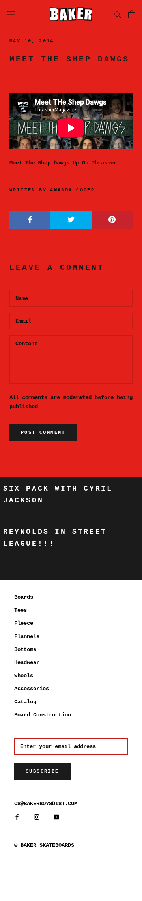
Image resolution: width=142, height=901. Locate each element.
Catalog (25, 702)
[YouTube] (56, 817)
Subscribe (42, 771)
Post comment (43, 432)
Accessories (31, 688)
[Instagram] (36, 817)
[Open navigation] (11, 14)
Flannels (26, 636)
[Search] (117, 14)
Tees (20, 610)
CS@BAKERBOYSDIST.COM (45, 803)
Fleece (23, 623)
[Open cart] (131, 14)
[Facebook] (17, 817)
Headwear (26, 662)
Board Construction (42, 715)
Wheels (23, 675)
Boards (23, 597)
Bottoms (25, 649)
